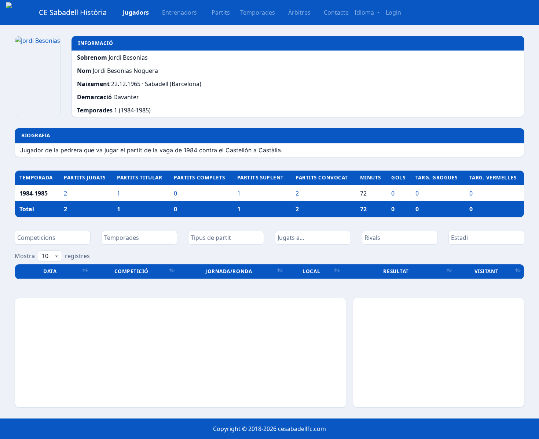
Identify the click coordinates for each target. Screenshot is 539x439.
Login (393, 12)
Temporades (257, 12)
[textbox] (52, 237)
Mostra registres (52, 256)
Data (49, 271)
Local (311, 271)
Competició (131, 271)
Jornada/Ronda (228, 271)
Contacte (336, 12)
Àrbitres (299, 12)
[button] (216, 12)
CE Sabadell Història (73, 12)
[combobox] (53, 238)
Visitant (486, 271)
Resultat (395, 271)
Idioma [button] (365, 12)
